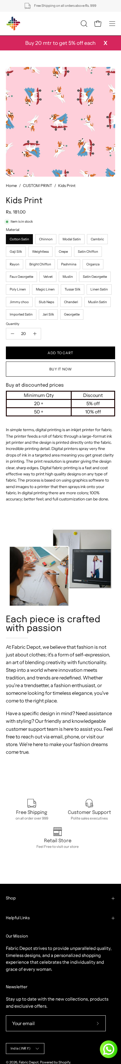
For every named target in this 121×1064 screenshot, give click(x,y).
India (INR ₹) (21, 1048)
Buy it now (60, 369)
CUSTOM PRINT (37, 185)
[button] (83, 23)
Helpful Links (18, 918)
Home (11, 185)
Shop (11, 898)
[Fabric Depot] (13, 23)
